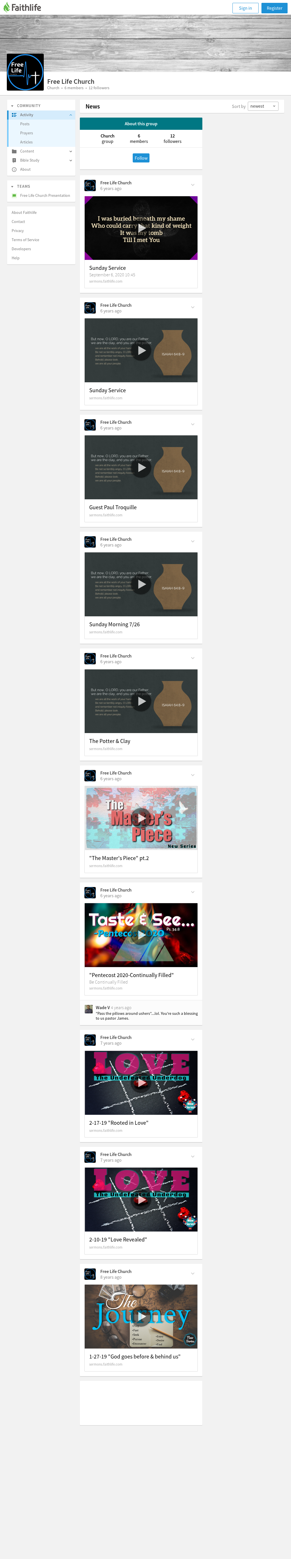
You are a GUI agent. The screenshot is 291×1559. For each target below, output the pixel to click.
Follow (141, 158)
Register (274, 8)
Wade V (103, 1007)
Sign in (245, 8)
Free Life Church (116, 182)
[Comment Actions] (193, 184)
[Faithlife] (25, 8)
